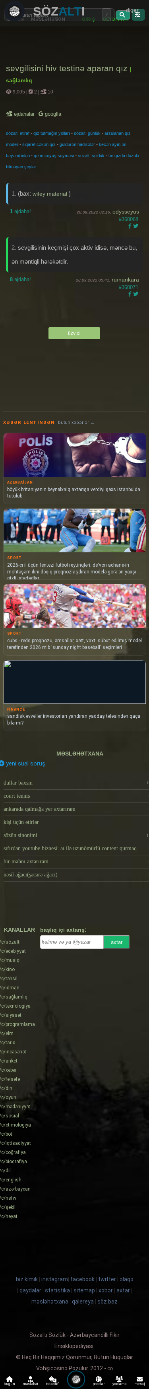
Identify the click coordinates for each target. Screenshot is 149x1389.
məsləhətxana (79, 753)
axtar (116, 942)
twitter (107, 1279)
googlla (52, 114)
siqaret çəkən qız (39, 144)
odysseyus (125, 211)
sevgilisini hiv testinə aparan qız (68, 68)
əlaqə (127, 1279)
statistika (57, 1290)
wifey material (51, 193)
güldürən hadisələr (77, 144)
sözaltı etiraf (17, 133)
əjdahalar (24, 114)
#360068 (128, 219)
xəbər (106, 1290)
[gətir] (123, 15)
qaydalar (30, 1290)
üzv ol (74, 333)
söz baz (107, 1301)
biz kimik (27, 1279)
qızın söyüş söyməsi (54, 155)
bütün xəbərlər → (76, 422)
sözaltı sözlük (91, 155)
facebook (82, 1279)
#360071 (128, 287)
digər (132, 10)
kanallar (19, 930)
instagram (54, 1279)
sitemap (84, 1290)
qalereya (83, 1301)
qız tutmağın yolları (51, 133)
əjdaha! (20, 211)
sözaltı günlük (87, 133)
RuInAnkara (125, 279)
